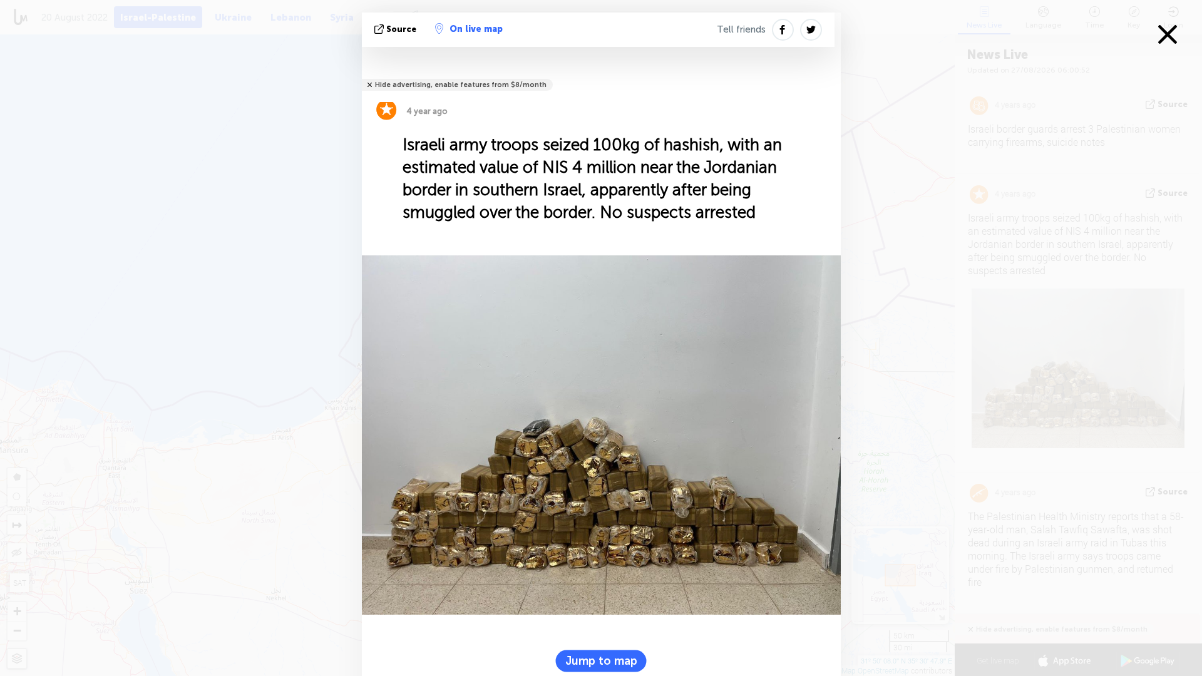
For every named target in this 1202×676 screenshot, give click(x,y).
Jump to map (601, 660)
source (401, 29)
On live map (476, 29)
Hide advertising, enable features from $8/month (461, 85)
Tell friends (741, 29)
